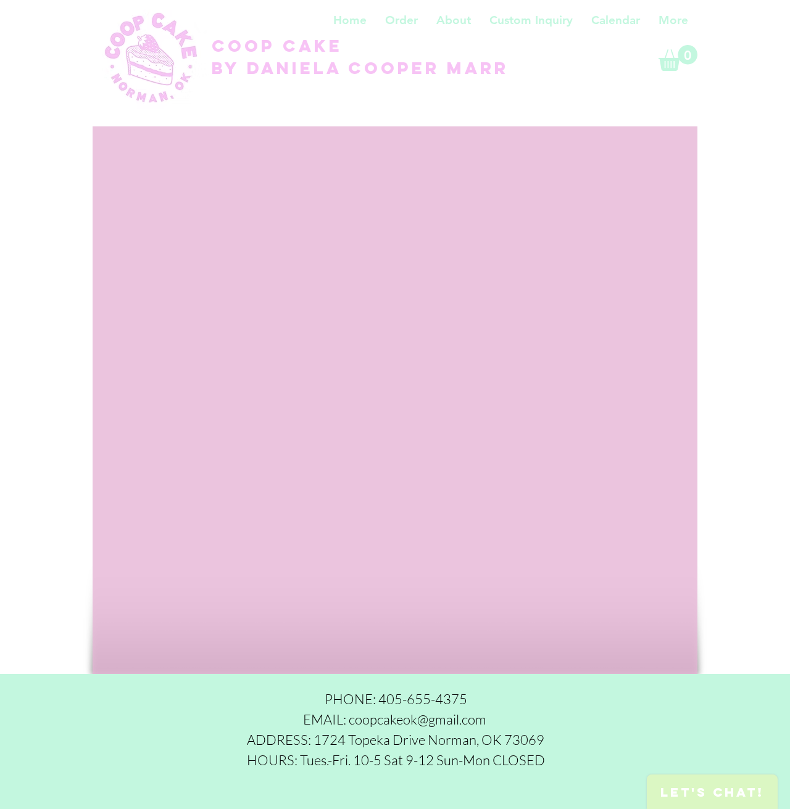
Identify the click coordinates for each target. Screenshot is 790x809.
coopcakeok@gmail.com (417, 719)
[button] (401, 20)
